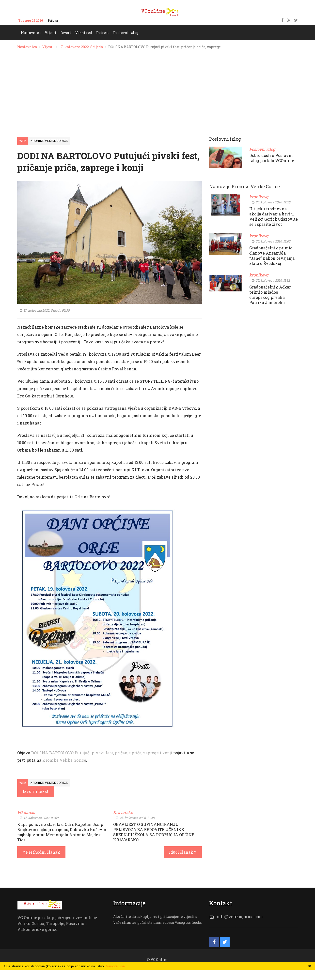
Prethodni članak (42, 852)
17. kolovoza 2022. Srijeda (81, 47)
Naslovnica (27, 47)
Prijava (53, 20)
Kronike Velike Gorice (49, 141)
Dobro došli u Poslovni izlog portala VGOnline (271, 158)
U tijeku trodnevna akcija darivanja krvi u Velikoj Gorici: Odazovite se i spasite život (273, 216)
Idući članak (181, 852)
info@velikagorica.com (240, 916)
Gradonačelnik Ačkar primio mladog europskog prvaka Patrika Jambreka (270, 294)
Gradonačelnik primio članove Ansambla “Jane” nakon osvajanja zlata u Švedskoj (272, 255)
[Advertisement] (157, 90)
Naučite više (115, 966)
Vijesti (48, 47)
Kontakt (68, 20)
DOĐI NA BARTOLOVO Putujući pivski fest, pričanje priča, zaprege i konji (101, 752)
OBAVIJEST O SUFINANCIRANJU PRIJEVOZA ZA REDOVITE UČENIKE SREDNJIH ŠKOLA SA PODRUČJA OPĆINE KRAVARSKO (153, 832)
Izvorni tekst (35, 791)
